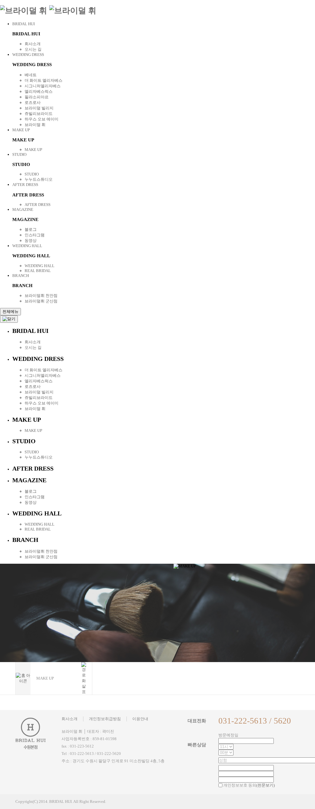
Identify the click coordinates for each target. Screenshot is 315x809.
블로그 (31, 229)
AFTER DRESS (25, 184)
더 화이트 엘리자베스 (43, 80)
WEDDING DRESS (28, 54)
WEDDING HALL (27, 245)
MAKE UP (21, 130)
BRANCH (20, 275)
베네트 (31, 75)
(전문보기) (265, 785)
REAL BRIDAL (38, 270)
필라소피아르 (37, 97)
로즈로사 (33, 102)
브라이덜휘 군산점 (41, 301)
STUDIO (19, 154)
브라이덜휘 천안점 (41, 295)
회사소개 (33, 43)
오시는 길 (33, 49)
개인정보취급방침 (105, 718)
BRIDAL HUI (23, 24)
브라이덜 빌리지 (39, 108)
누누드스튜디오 (39, 179)
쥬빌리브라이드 (39, 113)
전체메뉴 (10, 311)
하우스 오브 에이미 (41, 119)
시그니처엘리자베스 (43, 86)
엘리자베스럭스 (39, 91)
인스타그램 (35, 235)
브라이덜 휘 (35, 124)
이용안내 (140, 718)
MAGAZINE (22, 209)
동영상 (31, 240)
